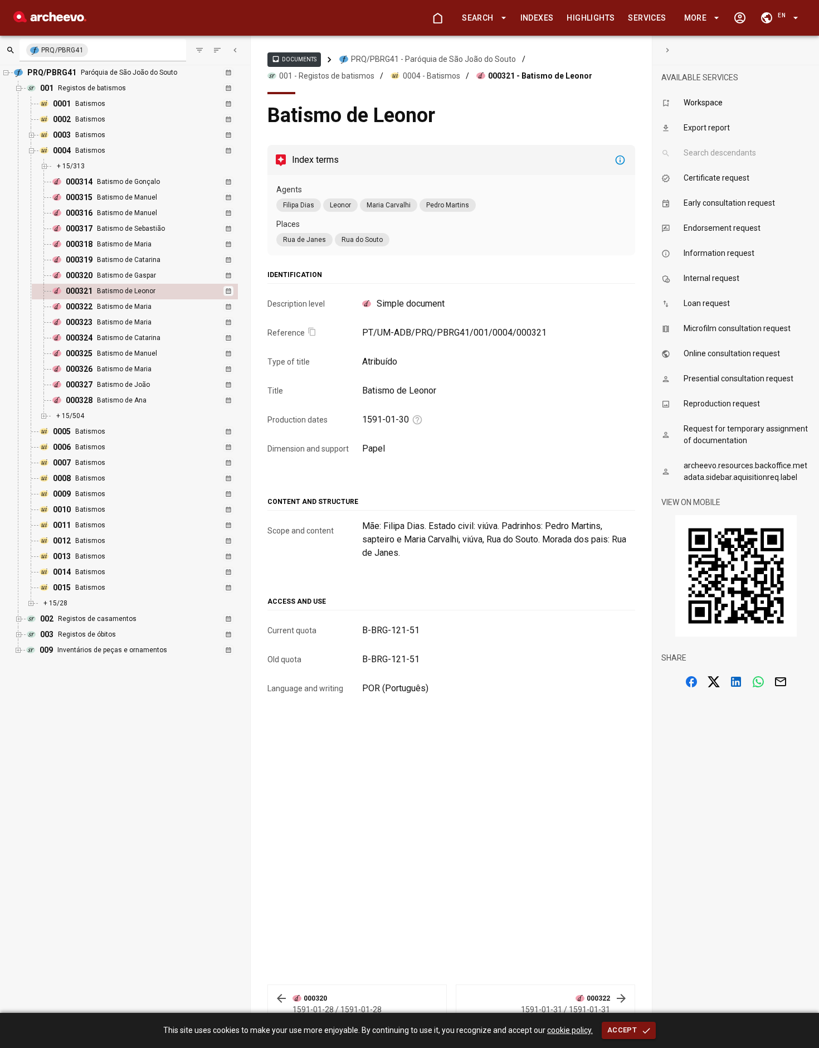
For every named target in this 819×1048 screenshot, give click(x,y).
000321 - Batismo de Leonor (540, 75)
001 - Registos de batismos (326, 75)
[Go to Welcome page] (437, 18)
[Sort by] (199, 50)
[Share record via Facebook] (691, 682)
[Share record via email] (780, 682)
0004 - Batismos (431, 75)
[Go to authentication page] (740, 18)
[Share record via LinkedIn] (736, 682)
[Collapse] (235, 50)
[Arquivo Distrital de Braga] (49, 19)
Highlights (591, 17)
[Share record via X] (714, 682)
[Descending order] (217, 50)
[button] (482, 18)
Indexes (537, 17)
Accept (622, 1030)
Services (647, 17)
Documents (294, 59)
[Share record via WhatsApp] (758, 682)
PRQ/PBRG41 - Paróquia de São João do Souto (433, 59)
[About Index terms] (620, 160)
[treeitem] (146, 291)
